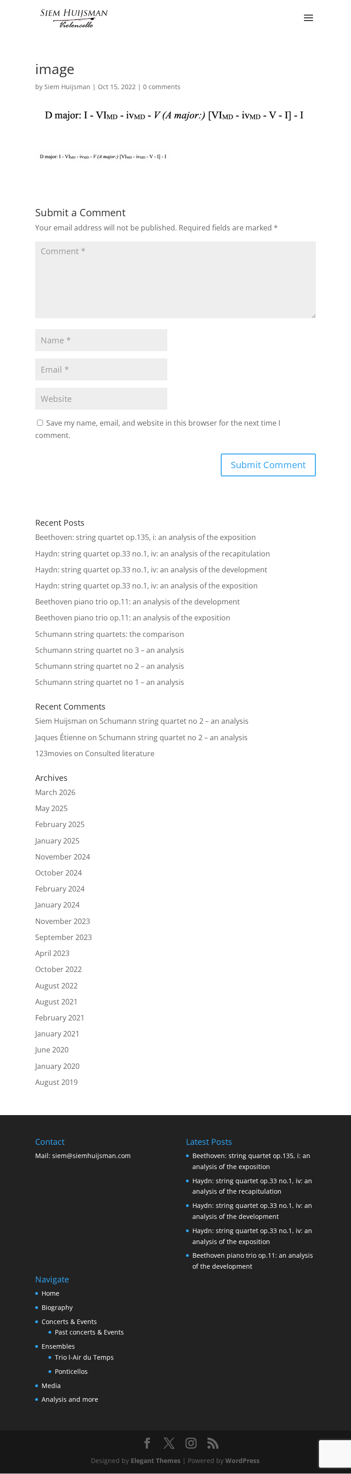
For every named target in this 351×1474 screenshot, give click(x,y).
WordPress (242, 1460)
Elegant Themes (156, 1460)
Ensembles (58, 1346)
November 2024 (62, 857)
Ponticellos (71, 1371)
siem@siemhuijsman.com (91, 1155)
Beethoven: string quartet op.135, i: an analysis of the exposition (145, 537)
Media (51, 1385)
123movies (53, 753)
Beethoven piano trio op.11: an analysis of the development (137, 602)
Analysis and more (70, 1399)
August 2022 (56, 986)
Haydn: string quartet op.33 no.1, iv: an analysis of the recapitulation (152, 554)
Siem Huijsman (67, 86)
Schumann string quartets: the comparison (109, 634)
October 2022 (58, 969)
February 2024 (60, 889)
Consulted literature (119, 753)
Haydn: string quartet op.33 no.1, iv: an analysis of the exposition (146, 586)
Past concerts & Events (89, 1332)
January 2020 (57, 1066)
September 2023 (63, 937)
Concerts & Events (69, 1321)
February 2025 (60, 824)
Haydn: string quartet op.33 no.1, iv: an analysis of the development (151, 570)
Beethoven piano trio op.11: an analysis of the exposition (132, 618)
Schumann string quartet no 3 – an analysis (109, 650)
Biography (57, 1307)
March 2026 (55, 792)
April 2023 (52, 953)
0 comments (162, 86)
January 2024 (57, 905)
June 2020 (52, 1050)
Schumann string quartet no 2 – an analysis (109, 666)
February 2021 (60, 1018)
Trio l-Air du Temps (84, 1357)
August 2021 (56, 1002)
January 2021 (57, 1034)
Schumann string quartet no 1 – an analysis (109, 682)
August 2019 (56, 1082)
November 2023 (62, 921)
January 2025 (57, 841)
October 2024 (58, 873)
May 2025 (51, 808)
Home (50, 1293)
